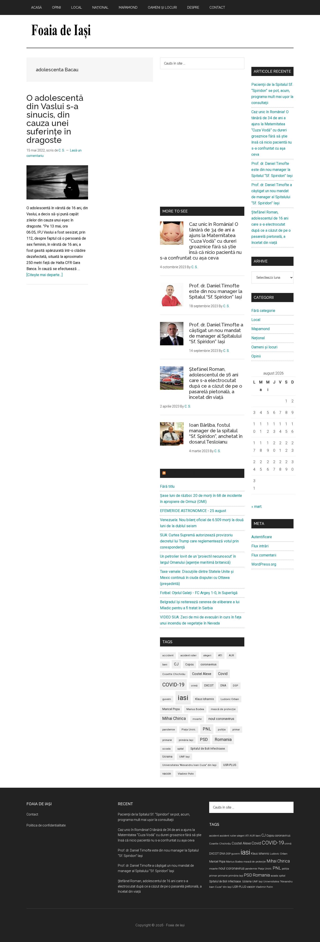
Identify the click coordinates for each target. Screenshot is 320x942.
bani (164, 664)
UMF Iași (184, 756)
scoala (166, 748)
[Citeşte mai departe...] (44, 275)
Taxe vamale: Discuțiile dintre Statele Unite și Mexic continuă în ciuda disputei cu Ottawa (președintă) (197, 577)
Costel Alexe (201, 674)
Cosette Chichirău (173, 674)
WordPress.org (263, 564)
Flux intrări (259, 546)
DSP (235, 685)
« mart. (256, 506)
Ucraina (167, 756)
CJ (176, 664)
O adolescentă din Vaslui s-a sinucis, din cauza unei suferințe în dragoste (54, 119)
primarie (167, 740)
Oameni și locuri (264, 347)
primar (236, 729)
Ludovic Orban (230, 699)
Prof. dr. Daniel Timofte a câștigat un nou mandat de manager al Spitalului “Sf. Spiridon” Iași (216, 333)
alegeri (207, 655)
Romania (223, 739)
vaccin (166, 773)
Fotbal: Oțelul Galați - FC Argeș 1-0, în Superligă (199, 593)
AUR (231, 655)
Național (258, 338)
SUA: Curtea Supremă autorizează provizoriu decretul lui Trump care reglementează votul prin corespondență (199, 541)
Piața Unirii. (189, 729)
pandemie (168, 729)
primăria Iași (186, 740)
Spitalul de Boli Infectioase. (208, 748)
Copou (189, 664)
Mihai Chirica (174, 718)
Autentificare (261, 537)
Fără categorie (263, 310)
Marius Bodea (195, 709)
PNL (207, 728)
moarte (197, 719)
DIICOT (209, 685)
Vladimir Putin (186, 773)
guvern (166, 699)
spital (180, 748)
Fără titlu (167, 486)
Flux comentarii (263, 555)
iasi (183, 698)
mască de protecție (223, 709)
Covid (222, 673)
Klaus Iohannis (204, 699)
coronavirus (208, 664)
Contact (32, 814)
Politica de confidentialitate (46, 825)
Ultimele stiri (181, 473)
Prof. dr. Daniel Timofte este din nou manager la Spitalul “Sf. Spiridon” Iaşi (215, 291)
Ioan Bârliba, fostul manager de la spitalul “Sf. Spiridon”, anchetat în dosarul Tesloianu (215, 433)
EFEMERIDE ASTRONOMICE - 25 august (193, 511)
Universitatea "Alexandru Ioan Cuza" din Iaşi (189, 765)
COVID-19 (173, 685)
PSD (204, 739)
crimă (194, 685)
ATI (220, 655)
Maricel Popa (171, 709)
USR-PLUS (229, 765)
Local (255, 320)
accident (168, 655)
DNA (223, 685)
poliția (222, 729)
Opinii (256, 356)
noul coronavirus (221, 719)
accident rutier (188, 655)
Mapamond (260, 329)
